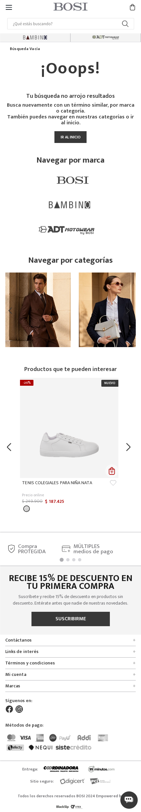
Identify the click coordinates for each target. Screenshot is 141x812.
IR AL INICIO (71, 137)
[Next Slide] (129, 311)
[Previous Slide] (12, 311)
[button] (9, 7)
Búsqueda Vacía (25, 49)
